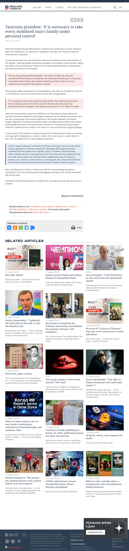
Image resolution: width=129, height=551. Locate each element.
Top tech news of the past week (104, 439)
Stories (60, 7)
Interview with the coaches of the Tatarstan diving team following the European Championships (104, 282)
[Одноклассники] (80, 20)
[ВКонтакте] (73, 20)
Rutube (35, 212)
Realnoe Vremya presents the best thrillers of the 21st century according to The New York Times (104, 489)
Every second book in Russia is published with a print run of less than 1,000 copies (64, 436)
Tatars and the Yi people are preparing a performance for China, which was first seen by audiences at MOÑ (64, 385)
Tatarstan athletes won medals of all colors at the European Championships (64, 280)
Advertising (117, 539)
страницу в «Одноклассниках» (31, 209)
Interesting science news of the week (61, 486)
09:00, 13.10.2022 (12, 41)
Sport (48, 7)
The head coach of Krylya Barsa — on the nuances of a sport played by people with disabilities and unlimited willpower (23, 485)
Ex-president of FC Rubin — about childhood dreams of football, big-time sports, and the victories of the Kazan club (24, 328)
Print (79, 227)
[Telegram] (27, 228)
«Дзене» (46, 212)
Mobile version (77, 540)
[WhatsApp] (21, 228)
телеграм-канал (38, 206)
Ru (120, 7)
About (114, 544)
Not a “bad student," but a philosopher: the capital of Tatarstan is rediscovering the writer (64, 332)
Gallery (37, 7)
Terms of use (117, 541)
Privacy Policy (118, 547)
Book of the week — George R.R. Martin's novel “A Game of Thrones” (105, 334)
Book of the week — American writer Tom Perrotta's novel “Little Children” (22, 278)
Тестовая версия (78, 544)
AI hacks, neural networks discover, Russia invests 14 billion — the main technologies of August (23, 430)
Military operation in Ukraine (84, 7)
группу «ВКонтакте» (57, 206)
